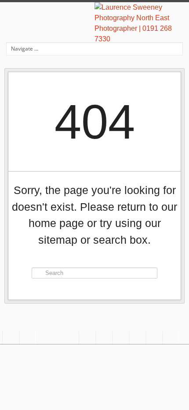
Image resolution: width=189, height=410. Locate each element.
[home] (27, 337)
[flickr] (154, 337)
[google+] (104, 337)
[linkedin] (170, 337)
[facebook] (87, 337)
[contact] (10, 337)
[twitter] (120, 337)
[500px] (137, 337)
